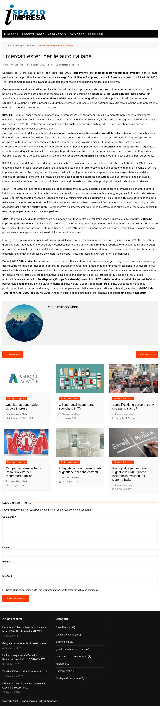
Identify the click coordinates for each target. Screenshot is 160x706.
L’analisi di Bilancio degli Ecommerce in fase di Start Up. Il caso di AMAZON (24, 629)
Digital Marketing (57, 33)
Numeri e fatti (95, 33)
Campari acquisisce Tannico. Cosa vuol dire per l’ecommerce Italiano (25, 472)
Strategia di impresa (69, 64)
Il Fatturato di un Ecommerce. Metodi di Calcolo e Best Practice (23, 685)
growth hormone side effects (71, 649)
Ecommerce (62, 641)
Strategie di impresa (33, 33)
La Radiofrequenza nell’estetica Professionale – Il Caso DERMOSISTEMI (25, 657)
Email (6, 561)
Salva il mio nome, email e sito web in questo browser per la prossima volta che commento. (52, 590)
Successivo (145, 354)
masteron (61, 663)
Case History (77, 33)
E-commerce (11, 33)
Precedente (14, 354)
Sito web (7, 575)
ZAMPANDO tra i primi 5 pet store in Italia (25, 671)
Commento (9, 517)
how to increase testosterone (71, 656)
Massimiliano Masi (14, 64)
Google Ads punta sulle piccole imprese (24, 643)
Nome (6, 547)
